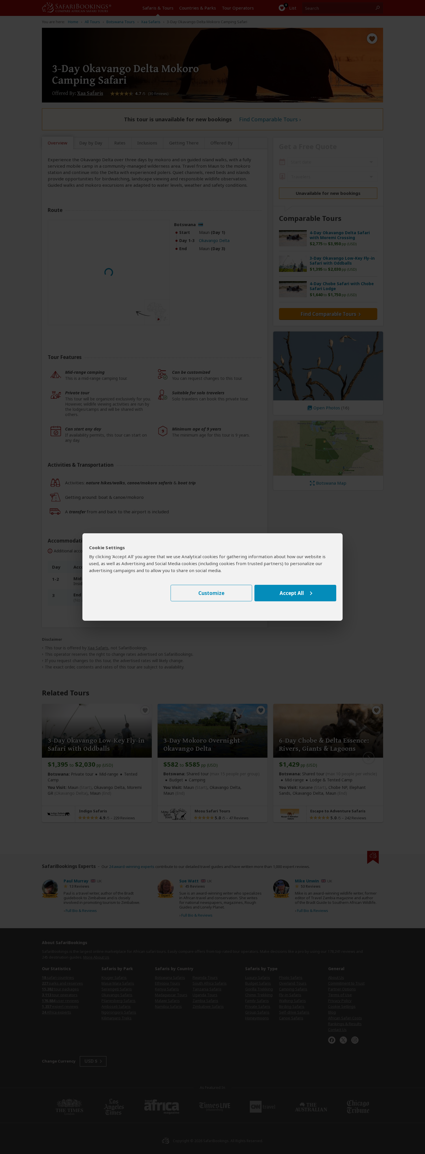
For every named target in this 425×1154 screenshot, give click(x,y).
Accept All (292, 593)
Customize (211, 593)
